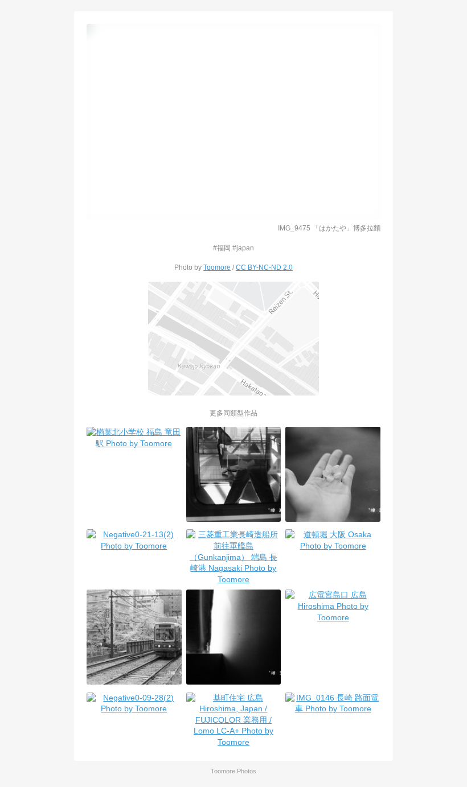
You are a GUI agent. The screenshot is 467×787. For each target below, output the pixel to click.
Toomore (217, 267)
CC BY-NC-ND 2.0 (264, 267)
